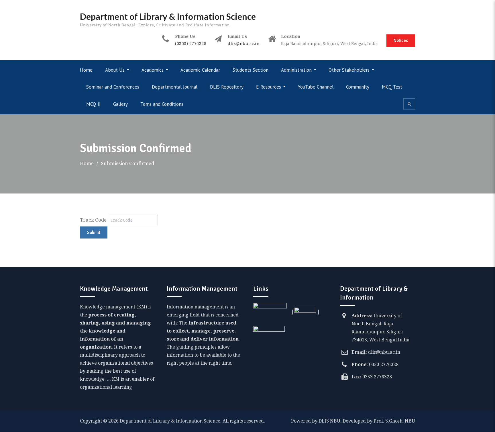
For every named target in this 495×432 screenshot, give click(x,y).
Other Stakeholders (349, 70)
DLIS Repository (226, 87)
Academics (153, 70)
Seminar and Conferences (112, 87)
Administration (296, 70)
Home (86, 70)
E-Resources (268, 87)
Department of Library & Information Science (168, 16)
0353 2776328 (383, 364)
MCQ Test (392, 87)
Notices (401, 40)
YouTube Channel (315, 87)
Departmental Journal (174, 87)
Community (357, 87)
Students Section (250, 70)
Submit (93, 232)
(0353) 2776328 (190, 43)
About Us (115, 70)
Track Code (93, 219)
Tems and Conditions (161, 104)
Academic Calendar (200, 70)
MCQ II (93, 104)
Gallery (120, 104)
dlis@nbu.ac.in (244, 43)
